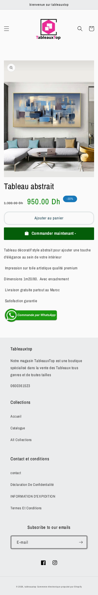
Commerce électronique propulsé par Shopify (59, 586)
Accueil (15, 416)
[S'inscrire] (81, 542)
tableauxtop (30, 586)
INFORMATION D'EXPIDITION (32, 496)
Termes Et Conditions (26, 508)
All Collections (21, 439)
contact (15, 472)
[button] (6, 28)
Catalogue (17, 428)
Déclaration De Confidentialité (32, 484)
